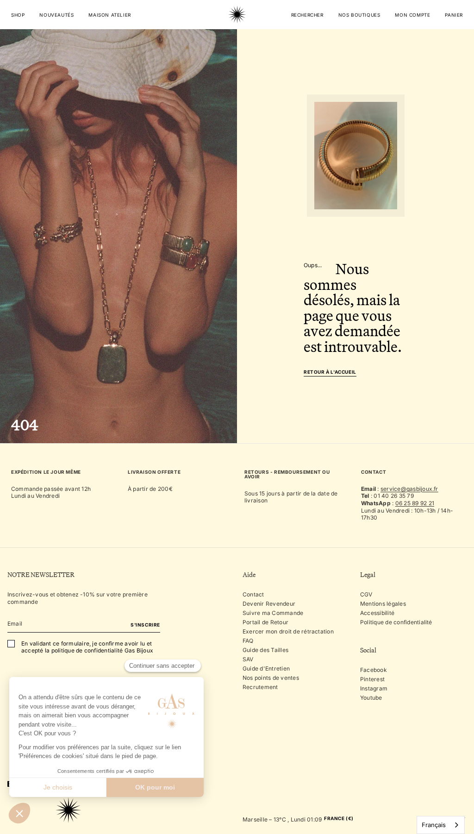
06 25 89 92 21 (414, 503)
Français (434, 824)
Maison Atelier (109, 15)
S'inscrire (145, 624)
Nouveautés (56, 15)
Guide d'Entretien (266, 668)
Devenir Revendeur (269, 603)
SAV (248, 659)
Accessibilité (377, 612)
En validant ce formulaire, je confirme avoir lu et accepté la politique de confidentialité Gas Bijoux (87, 647)
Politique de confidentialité (396, 622)
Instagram (373, 688)
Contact (253, 594)
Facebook (373, 669)
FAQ (248, 640)
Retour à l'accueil (330, 372)
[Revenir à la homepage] (237, 44)
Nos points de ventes (271, 677)
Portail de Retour (265, 622)
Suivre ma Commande (273, 612)
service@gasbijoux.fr (409, 488)
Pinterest (372, 679)
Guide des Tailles (265, 649)
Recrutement (260, 687)
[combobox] (441, 825)
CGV (366, 594)
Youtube (371, 697)
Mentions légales (383, 603)
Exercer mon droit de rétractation (288, 631)
